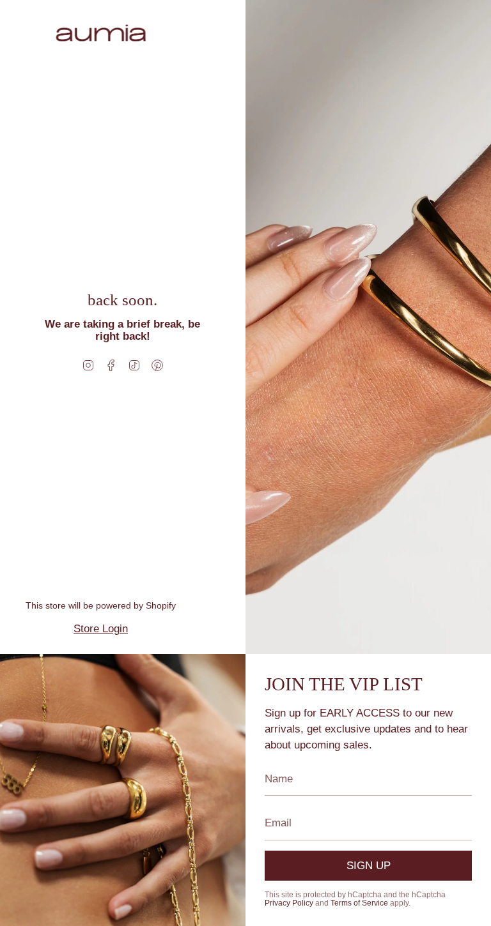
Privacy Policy (289, 903)
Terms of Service (359, 903)
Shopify (161, 605)
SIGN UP (369, 865)
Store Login (101, 628)
